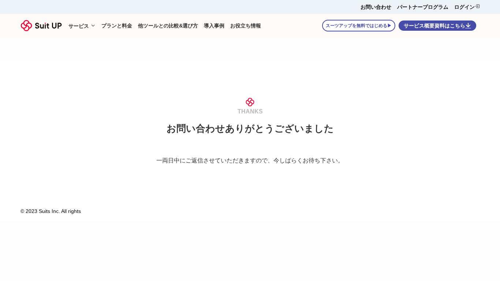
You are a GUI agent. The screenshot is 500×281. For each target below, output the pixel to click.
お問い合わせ (376, 7)
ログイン (464, 7)
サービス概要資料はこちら (434, 26)
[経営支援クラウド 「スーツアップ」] (41, 25)
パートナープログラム (422, 7)
